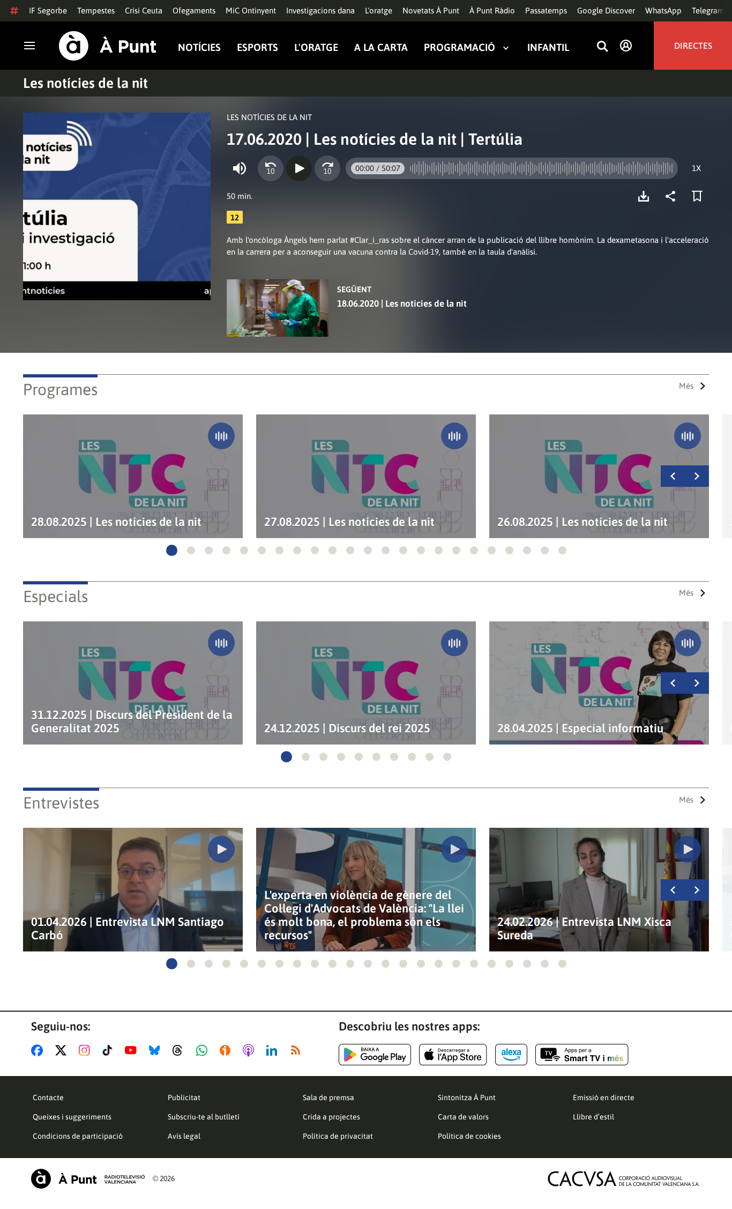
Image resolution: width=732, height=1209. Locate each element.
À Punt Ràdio (492, 10)
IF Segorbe (48, 10)
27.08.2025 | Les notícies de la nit (349, 522)
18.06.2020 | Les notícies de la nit (402, 303)
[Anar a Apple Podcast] (250, 1050)
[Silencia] (239, 168)
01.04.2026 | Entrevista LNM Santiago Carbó (127, 928)
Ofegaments (194, 10)
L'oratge (378, 10)
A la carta (381, 47)
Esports (257, 47)
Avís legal (184, 1136)
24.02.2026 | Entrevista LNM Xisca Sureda (584, 928)
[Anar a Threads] (180, 1050)
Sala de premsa (328, 1097)
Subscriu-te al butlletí (204, 1116)
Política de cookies (469, 1136)
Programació (459, 47)
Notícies (199, 47)
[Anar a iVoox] (227, 1050)
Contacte (48, 1097)
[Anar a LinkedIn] (273, 1050)
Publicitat (184, 1097)
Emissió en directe (603, 1097)
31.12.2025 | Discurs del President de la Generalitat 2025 (132, 721)
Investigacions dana (320, 10)
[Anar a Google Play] (375, 1054)
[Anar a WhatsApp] (204, 1050)
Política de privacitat (338, 1136)
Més (686, 385)
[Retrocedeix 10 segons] (270, 168)
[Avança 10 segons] (327, 168)
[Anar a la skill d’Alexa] (511, 1054)
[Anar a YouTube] (133, 1050)
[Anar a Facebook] (39, 1050)
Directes (693, 45)
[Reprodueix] (299, 168)
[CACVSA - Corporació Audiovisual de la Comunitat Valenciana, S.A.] (624, 1179)
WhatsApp (663, 10)
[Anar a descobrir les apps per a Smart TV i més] (582, 1054)
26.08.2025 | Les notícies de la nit (582, 522)
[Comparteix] (673, 196)
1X (696, 168)
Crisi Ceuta (143, 10)
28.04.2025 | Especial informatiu (580, 728)
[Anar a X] (63, 1050)
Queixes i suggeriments (72, 1116)
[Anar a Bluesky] (157, 1050)
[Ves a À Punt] (107, 46)
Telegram (708, 10)
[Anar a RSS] (298, 1050)
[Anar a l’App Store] (453, 1054)
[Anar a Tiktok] (109, 1050)
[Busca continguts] (602, 47)
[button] (171, 550)
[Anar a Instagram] (86, 1050)
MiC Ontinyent (251, 10)
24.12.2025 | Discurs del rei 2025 (347, 728)
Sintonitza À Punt (467, 1097)
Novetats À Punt (430, 10)
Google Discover (606, 10)
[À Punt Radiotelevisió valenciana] (88, 1179)
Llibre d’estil (593, 1116)
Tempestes (96, 10)
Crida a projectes (331, 1116)
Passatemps (546, 10)
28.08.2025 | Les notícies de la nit (116, 522)
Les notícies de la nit (85, 83)
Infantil (548, 47)
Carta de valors (463, 1116)
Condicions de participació (78, 1136)
